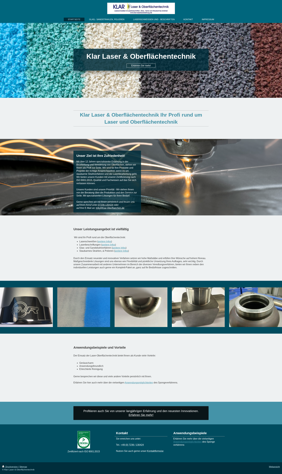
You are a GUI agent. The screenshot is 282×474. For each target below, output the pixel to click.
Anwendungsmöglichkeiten (139, 382)
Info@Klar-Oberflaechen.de (110, 208)
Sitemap (23, 466)
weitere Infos (104, 241)
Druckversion (11, 466)
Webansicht (274, 466)
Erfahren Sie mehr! (141, 65)
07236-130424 (105, 205)
